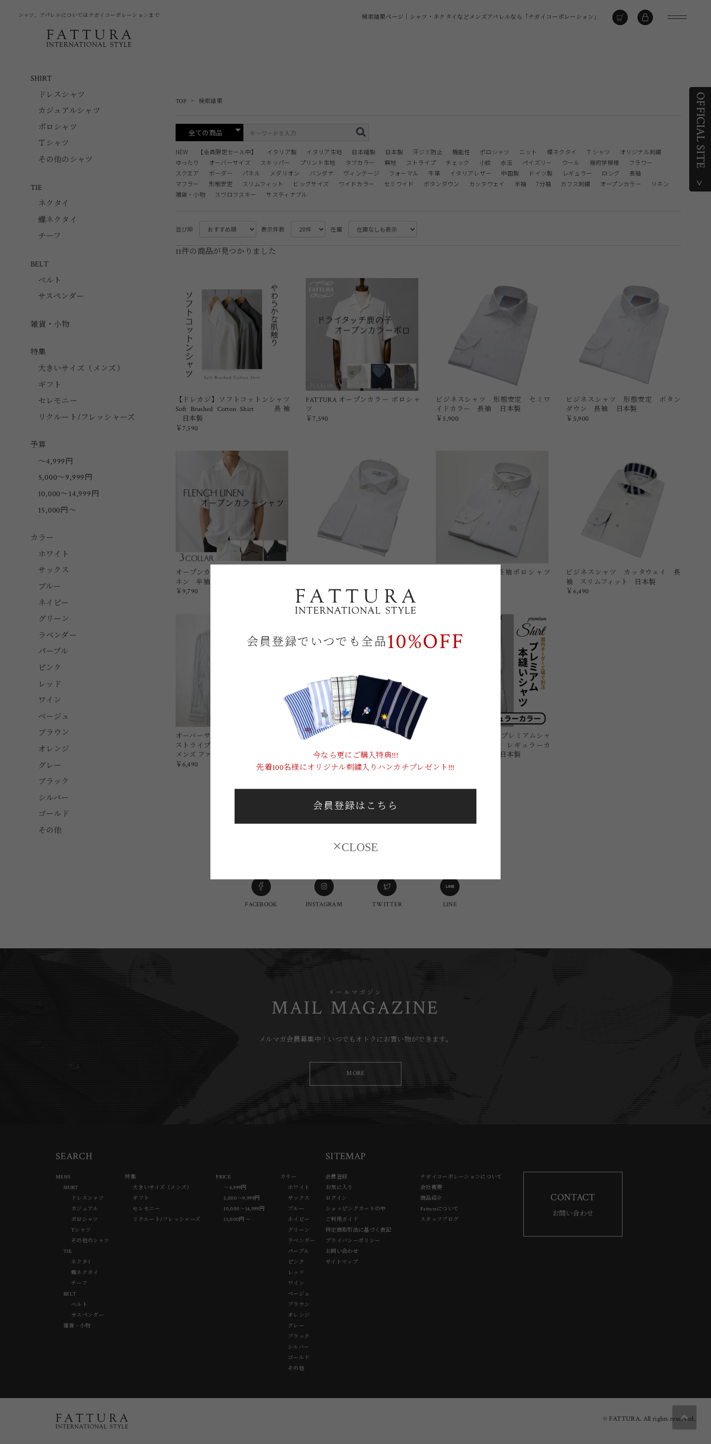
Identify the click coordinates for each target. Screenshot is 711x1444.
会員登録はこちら (355, 806)
